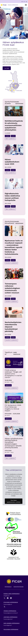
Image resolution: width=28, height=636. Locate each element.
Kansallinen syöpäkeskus (11, 263)
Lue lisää (6, 68)
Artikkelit (7, 136)
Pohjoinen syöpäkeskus (11, 629)
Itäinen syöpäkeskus (10, 138)
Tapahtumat (8, 385)
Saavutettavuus (18, 586)
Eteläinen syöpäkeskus (11, 602)
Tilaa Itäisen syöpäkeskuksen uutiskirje (13, 501)
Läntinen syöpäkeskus (10, 617)
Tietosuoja (8, 586)
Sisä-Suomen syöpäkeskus (11, 623)
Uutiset (13, 136)
